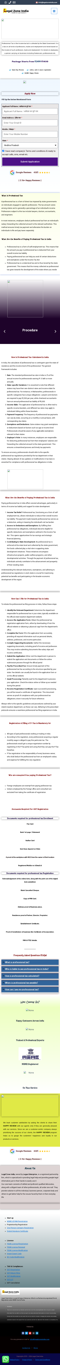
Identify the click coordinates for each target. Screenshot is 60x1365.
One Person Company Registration (20, 1228)
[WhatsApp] (5, 2)
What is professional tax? (17, 962)
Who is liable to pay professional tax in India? (27, 969)
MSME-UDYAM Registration (17, 1221)
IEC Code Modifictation (15, 1257)
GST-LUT (10, 1280)
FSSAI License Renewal (16, 1247)
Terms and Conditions (42, 1360)
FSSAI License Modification (17, 1250)
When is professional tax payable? (21, 982)
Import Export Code (14, 1254)
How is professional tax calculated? (22, 976)
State (4, 141)
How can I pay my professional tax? (22, 989)
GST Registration (13, 1270)
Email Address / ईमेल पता (11, 118)
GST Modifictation (14, 1276)
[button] (30, 963)
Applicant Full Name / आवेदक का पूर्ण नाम (16, 106)
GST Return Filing (13, 1273)
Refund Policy (14, 1360)
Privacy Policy (27, 1360)
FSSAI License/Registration (17, 1244)
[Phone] (10, 2)
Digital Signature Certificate (17, 1231)
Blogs (36, 1348)
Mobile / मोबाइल (8, 129)
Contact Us (26, 1348)
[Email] (14, 2)
